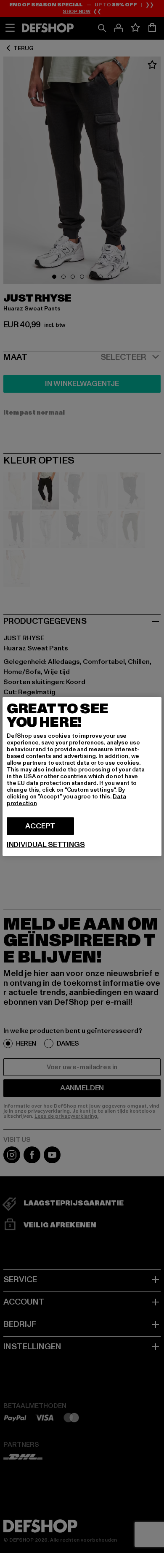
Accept (40, 826)
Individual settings (46, 844)
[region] (82, 776)
